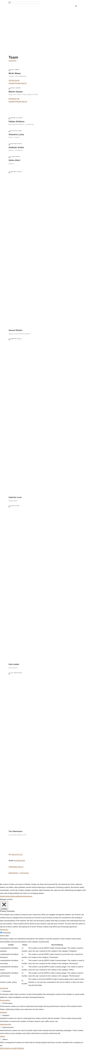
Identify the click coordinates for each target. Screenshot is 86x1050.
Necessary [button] (4, 930)
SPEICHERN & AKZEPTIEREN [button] (12, 1048)
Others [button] (2, 1036)
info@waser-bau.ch (16, 867)
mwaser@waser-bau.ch (18, 83)
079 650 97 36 (14, 99)
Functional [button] (4, 988)
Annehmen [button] (28, 896)
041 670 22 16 (17, 854)
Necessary (7, 933)
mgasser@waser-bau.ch (18, 101)
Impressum (24, 873)
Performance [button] (5, 1000)
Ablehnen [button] (20, 896)
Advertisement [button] (5, 1024)
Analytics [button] (3, 1012)
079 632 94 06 (14, 80)
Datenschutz (13, 873)
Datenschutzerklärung (8, 896)
